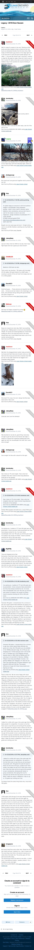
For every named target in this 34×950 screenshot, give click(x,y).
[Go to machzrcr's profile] (3, 43)
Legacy (3, 27)
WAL (12, 1)
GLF (9, 1)
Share (8, 922)
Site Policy (6, 942)
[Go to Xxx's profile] (3, 635)
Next (28, 35)
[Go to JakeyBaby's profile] (3, 239)
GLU (15, 1)
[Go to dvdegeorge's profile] (3, 176)
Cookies (21, 935)
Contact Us (14, 935)
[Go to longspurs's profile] (3, 845)
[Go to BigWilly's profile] (3, 550)
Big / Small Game (16, 29)
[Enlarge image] (24, 309)
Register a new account (17, 900)
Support (5, 946)
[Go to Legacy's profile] (3, 140)
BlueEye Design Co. (17, 944)
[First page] (2, 35)
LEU (7, 1)
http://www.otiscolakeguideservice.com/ (14, 220)
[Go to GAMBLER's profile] (3, 258)
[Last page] (32, 35)
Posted (13, 44)
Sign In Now (17, 912)
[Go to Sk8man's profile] (3, 305)
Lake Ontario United (21, 184)
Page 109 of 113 (17, 35)
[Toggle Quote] (4, 200)
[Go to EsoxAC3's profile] (3, 284)
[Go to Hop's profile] (3, 194)
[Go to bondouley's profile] (3, 99)
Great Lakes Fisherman (17, 938)
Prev (5, 35)
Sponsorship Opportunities (16, 946)
